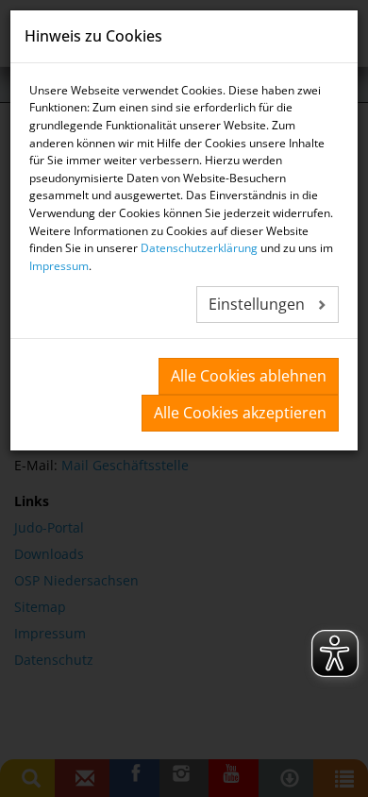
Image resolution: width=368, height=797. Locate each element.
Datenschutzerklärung (199, 248)
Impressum (59, 266)
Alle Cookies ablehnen (248, 375)
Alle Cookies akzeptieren (240, 412)
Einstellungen (259, 304)
